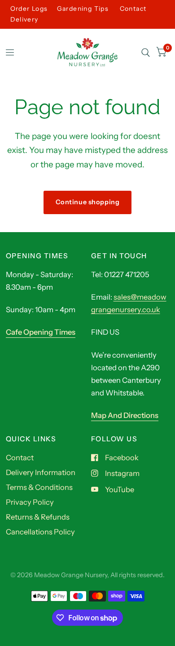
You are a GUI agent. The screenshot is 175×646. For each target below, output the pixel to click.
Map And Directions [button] (124, 415)
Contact (133, 8)
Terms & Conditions (39, 487)
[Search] (145, 52)
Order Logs (29, 8)
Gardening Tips (83, 8)
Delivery (24, 19)
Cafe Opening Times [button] (40, 331)
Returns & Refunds (38, 516)
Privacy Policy (30, 502)
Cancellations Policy (40, 531)
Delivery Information (40, 472)
